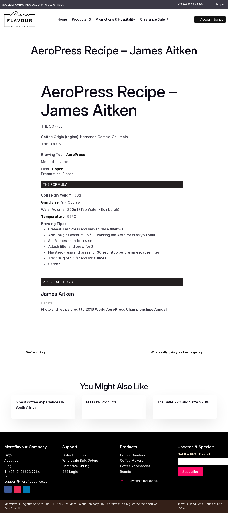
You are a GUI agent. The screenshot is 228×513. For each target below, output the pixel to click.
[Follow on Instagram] (17, 489)
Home (62, 19)
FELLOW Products (101, 402)
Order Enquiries (74, 455)
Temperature (53, 216)
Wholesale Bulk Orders (80, 460)
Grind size (50, 202)
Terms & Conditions (190, 504)
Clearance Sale (152, 19)
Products (79, 19)
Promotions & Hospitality (115, 19)
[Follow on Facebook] (8, 489)
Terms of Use (213, 504)
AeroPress (75, 154)
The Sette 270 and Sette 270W (183, 402)
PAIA (182, 508)
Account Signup (212, 19)
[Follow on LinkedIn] (26, 489)
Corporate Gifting (75, 466)
